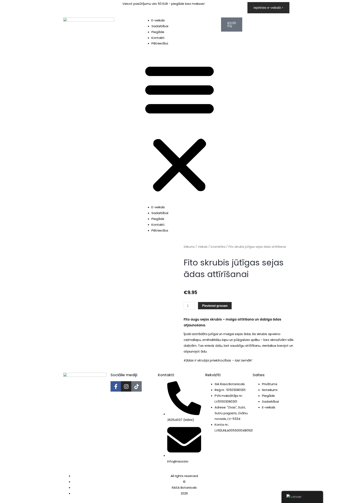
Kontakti (157, 38)
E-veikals (158, 20)
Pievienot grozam (214, 305)
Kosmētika (218, 247)
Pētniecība (159, 43)
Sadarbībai (159, 26)
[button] (179, 128)
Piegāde (157, 32)
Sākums (189, 247)
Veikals (203, 247)
